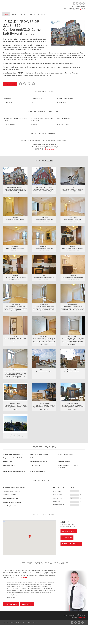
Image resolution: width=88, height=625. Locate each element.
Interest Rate (56, 501)
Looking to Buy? (11, 604)
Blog (30, 14)
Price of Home (57, 491)
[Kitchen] (72, 235)
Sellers (23, 14)
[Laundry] (15, 325)
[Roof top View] (15, 424)
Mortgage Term (57, 498)
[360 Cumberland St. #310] (15, 176)
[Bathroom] (72, 264)
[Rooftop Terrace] (15, 392)
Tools (36, 14)
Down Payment (57, 494)
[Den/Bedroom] (15, 293)
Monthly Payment (58, 505)
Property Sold (10, 84)
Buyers (14, 14)
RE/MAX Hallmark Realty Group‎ (28, 615)
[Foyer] (72, 176)
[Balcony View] (44, 358)
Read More (23, 577)
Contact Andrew (67, 537)
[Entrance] (15, 206)
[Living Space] (44, 206)
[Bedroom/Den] (44, 325)
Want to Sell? (27, 604)
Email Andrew (81, 9)
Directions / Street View (69, 531)
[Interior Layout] (44, 235)
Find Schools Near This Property (71, 544)
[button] (29, 536)
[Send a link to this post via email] (33, 84)
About (43, 14)
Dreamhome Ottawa (18, 6)
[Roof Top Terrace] (72, 392)
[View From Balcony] (72, 358)
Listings (6, 14)
